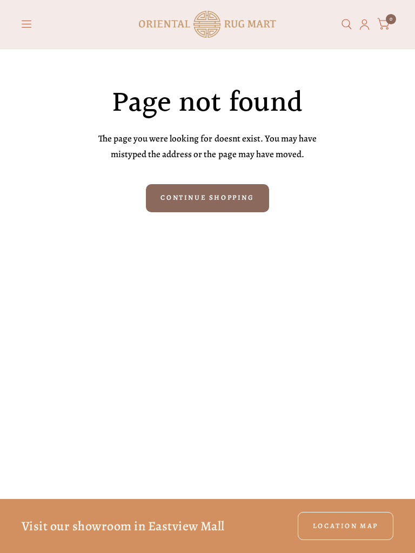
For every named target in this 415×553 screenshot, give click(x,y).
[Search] (347, 24)
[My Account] (364, 24)
